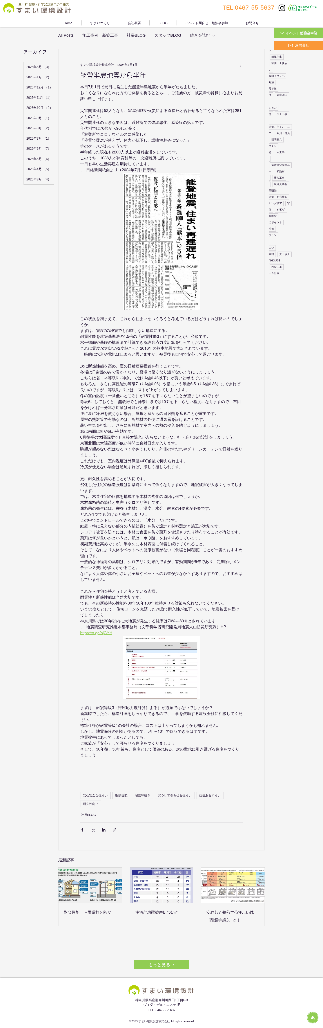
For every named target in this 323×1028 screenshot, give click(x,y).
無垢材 (273, 216)
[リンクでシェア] (115, 830)
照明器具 (276, 139)
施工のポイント (272, 222)
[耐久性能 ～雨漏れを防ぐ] (90, 885)
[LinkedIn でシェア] (104, 830)
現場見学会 (280, 184)
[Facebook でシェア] (82, 830)
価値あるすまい (210, 795)
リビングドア (274, 203)
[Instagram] (282, 7)
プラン (273, 235)
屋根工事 (279, 177)
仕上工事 (282, 114)
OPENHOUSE (271, 260)
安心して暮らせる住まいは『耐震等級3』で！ (230, 916)
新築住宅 (276, 56)
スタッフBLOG (167, 35)
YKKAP (281, 209)
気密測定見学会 (280, 165)
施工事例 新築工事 (100, 35)
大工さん (284, 254)
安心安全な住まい (95, 795)
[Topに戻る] (313, 1018)
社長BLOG (136, 35)
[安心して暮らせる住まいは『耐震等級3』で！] (233, 885)
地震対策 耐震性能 (275, 196)
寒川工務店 (283, 133)
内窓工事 (276, 266)
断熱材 (281, 171)
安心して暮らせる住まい (175, 795)
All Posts (66, 35)
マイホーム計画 (270, 273)
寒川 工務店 (279, 63)
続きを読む (200, 35)
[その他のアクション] (240, 64)
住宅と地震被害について (157, 912)
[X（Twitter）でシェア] (93, 830)
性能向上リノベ (275, 75)
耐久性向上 (90, 804)
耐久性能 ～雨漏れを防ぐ (87, 912)
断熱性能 (121, 795)
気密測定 (282, 95)
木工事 (281, 152)
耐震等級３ (142, 795)
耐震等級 (271, 88)
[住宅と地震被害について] (161, 885)
